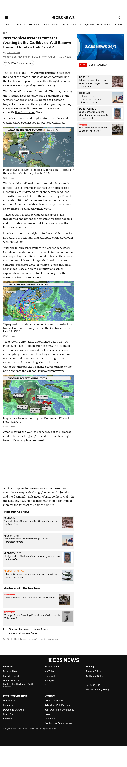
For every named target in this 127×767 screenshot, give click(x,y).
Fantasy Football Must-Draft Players (18, 685)
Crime (118, 24)
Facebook (50, 676)
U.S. (7, 24)
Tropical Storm (39, 629)
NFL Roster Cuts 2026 (15, 680)
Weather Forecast (18, 629)
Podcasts (8, 705)
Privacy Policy (93, 671)
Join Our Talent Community (59, 709)
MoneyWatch (87, 24)
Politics (56, 24)
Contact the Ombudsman (58, 723)
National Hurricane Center (23, 633)
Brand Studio (10, 714)
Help (47, 714)
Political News (10, 671)
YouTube (49, 671)
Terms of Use (93, 685)
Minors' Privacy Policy (97, 689)
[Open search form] (119, 17)
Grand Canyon (32, 24)
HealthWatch (70, 24)
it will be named (25, 112)
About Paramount (54, 700)
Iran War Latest (11, 676)
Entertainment (104, 24)
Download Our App (13, 709)
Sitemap (7, 718)
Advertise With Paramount (59, 705)
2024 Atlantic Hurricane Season (47, 73)
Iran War (16, 24)
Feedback (50, 718)
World (46, 24)
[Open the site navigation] (24, 17)
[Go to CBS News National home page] (63, 17)
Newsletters (9, 700)
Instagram (50, 680)
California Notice (95, 676)
